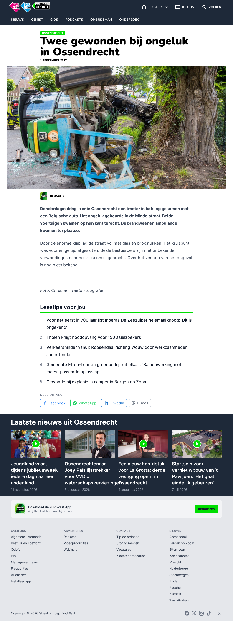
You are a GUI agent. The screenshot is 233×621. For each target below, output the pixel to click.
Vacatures (123, 549)
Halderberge (178, 568)
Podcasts (74, 19)
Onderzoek (129, 19)
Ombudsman (101, 19)
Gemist (37, 19)
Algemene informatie (26, 537)
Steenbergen (179, 575)
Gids (54, 19)
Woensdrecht (179, 556)
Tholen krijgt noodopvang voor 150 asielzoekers (93, 337)
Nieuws (17, 19)
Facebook (57, 403)
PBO (14, 556)
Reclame (70, 537)
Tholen (174, 581)
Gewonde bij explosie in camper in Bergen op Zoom (96, 381)
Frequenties (19, 568)
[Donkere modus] (220, 613)
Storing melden (127, 543)
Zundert (175, 594)
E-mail (142, 403)
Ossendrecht (52, 33)
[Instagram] (201, 613)
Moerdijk (175, 562)
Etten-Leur (177, 549)
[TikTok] (208, 613)
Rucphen (175, 587)
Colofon (16, 549)
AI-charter (18, 575)
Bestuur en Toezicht (26, 543)
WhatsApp (87, 403)
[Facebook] (187, 613)
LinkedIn (117, 403)
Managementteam (24, 562)
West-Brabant (179, 600)
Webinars (70, 549)
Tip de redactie (127, 537)
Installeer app (21, 581)
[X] (194, 613)
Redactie (57, 196)
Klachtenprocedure (130, 556)
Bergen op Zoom (181, 543)
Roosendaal (178, 537)
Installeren (206, 509)
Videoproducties (76, 543)
